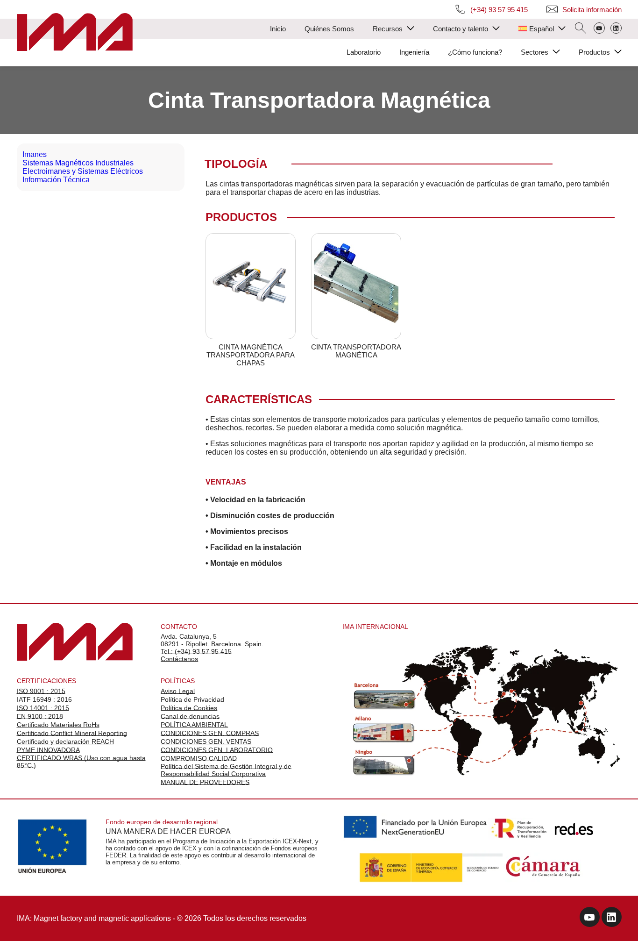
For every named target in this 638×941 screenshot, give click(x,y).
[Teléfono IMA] (599, 29)
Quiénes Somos (329, 29)
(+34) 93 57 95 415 (499, 10)
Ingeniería (414, 52)
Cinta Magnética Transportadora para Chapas (250, 355)
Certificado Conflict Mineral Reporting (72, 733)
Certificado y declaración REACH (65, 741)
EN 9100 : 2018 (40, 716)
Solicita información (592, 10)
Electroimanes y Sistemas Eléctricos (82, 171)
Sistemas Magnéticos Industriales (78, 163)
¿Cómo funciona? (475, 52)
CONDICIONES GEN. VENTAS (206, 741)
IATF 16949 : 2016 (44, 699)
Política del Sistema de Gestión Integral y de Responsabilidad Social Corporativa (226, 770)
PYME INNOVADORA (48, 750)
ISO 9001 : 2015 (41, 691)
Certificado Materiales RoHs (58, 724)
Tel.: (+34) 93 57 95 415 (196, 651)
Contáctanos (179, 659)
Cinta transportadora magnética (356, 351)
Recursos (388, 29)
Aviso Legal (178, 691)
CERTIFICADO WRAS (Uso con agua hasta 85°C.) (81, 761)
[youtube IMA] (590, 918)
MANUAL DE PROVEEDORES (205, 782)
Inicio (278, 29)
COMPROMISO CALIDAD (199, 758)
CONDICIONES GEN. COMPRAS (210, 733)
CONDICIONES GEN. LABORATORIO (217, 750)
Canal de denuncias (190, 716)
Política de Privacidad (192, 699)
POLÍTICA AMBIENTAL (194, 724)
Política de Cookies (189, 708)
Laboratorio (364, 52)
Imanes (34, 154)
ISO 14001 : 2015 (43, 708)
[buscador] (580, 29)
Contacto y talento (460, 29)
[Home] (75, 33)
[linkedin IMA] (612, 918)
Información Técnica (56, 180)
